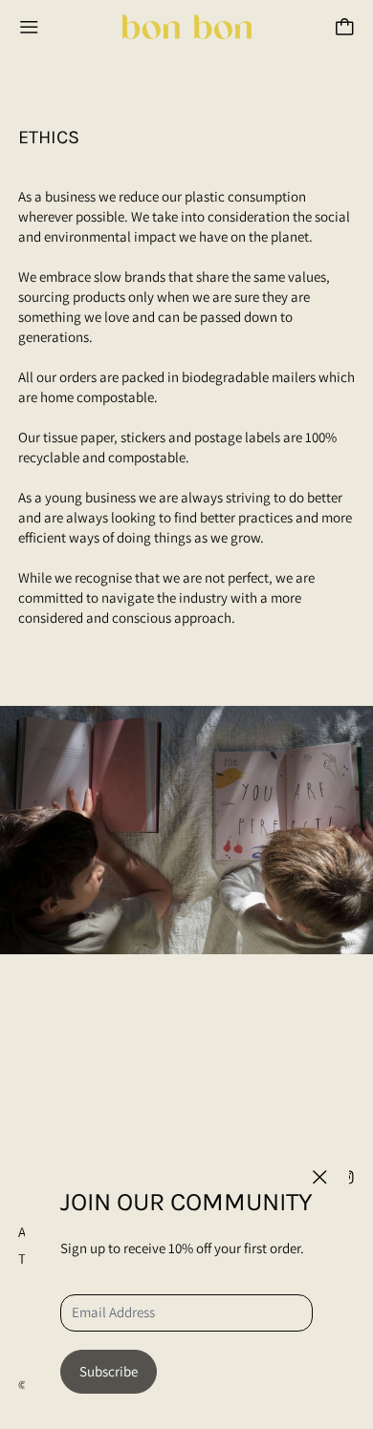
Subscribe (108, 1371)
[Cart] (345, 27)
